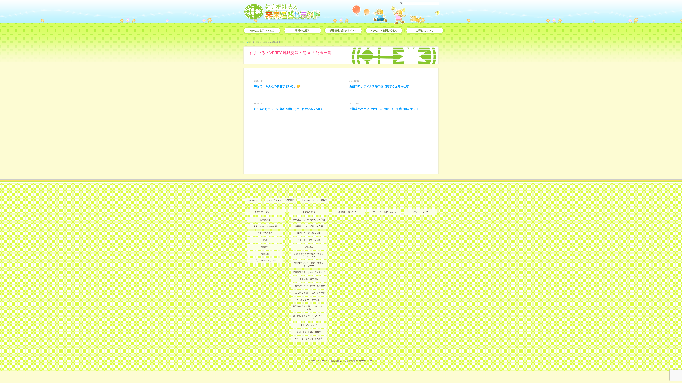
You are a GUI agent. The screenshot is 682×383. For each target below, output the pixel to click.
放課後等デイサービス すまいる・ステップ (309, 254)
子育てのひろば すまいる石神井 (309, 286)
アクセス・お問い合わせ (384, 30)
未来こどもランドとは (262, 30)
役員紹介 (265, 247)
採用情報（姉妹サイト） (343, 30)
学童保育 (309, 247)
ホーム (246, 42)
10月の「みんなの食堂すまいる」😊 (277, 86)
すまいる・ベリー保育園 (309, 240)
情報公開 (265, 253)
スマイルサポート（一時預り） (309, 299)
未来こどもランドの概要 (265, 226)
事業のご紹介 (302, 30)
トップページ (253, 200)
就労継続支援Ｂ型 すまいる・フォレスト (309, 307)
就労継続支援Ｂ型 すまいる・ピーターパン (309, 317)
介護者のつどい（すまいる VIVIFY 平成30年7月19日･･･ (386, 108)
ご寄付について (424, 30)
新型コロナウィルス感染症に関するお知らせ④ (379, 86)
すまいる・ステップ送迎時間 (280, 200)
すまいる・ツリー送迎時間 (314, 200)
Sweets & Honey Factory (309, 332)
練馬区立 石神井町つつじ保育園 (309, 219)
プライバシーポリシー (265, 260)
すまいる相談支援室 (308, 279)
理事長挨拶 (265, 219)
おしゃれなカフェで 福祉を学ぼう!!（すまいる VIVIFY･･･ (290, 108)
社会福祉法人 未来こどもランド (343, 361)
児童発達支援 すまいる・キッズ (309, 272)
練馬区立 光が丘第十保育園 (309, 226)
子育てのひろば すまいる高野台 (309, 293)
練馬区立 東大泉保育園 (309, 233)
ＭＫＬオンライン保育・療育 (309, 338)
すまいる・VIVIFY (309, 325)
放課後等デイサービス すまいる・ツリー (309, 264)
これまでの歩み (265, 233)
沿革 (265, 240)
